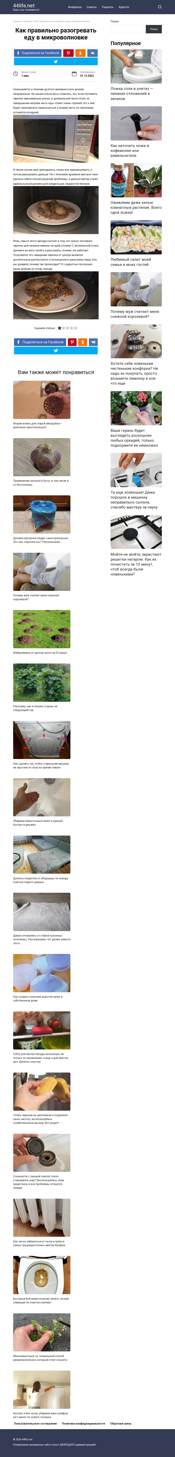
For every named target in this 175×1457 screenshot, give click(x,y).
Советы (92, 7)
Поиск (115, 21)
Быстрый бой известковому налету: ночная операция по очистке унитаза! (41, 1300)
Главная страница (23, 21)
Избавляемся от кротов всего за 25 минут (40, 652)
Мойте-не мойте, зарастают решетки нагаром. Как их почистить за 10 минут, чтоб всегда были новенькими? (136, 564)
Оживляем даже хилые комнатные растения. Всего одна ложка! (136, 207)
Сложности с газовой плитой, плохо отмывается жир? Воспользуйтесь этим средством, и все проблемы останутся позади (38, 1182)
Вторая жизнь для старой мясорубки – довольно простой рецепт (37, 425)
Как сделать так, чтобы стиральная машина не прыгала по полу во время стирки (41, 765)
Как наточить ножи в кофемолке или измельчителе (130, 150)
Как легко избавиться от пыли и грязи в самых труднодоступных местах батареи (39, 1243)
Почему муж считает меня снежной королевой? (36, 597)
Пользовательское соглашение (35, 1423)
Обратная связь (120, 1423)
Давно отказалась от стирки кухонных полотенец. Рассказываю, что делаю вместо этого (41, 939)
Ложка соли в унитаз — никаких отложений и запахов (132, 93)
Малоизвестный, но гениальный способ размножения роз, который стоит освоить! (40, 1357)
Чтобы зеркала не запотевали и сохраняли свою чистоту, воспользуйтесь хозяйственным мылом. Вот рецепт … (40, 1119)
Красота (124, 7)
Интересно (75, 7)
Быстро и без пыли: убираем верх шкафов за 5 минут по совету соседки (40, 1415)
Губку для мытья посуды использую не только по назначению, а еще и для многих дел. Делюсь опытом (40, 1057)
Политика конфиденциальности (83, 1423)
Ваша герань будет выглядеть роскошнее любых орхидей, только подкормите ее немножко (134, 438)
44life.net (24, 6)
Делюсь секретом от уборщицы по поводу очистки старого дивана (40, 880)
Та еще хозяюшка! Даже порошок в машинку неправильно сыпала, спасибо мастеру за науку (134, 499)
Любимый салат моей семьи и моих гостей (131, 262)
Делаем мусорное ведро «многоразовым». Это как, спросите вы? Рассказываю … (41, 540)
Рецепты (107, 7)
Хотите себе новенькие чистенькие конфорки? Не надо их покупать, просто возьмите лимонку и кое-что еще (134, 373)
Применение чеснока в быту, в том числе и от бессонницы (41, 482)
